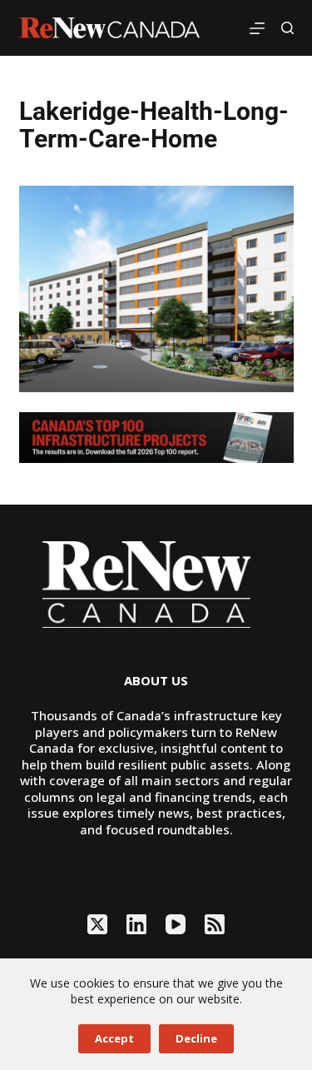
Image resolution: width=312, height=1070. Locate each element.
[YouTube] (176, 924)
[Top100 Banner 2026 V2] (156, 435)
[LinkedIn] (136, 924)
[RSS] (215, 924)
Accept (114, 1038)
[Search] (287, 28)
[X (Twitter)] (97, 924)
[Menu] (257, 28)
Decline (196, 1038)
